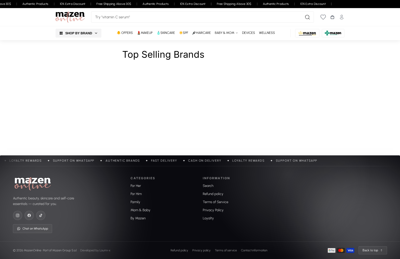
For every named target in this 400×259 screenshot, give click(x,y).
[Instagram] (17, 215)
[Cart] (332, 17)
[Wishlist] (323, 17)
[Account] (341, 17)
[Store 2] (307, 33)
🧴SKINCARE (165, 33)
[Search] (307, 17)
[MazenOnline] (70, 17)
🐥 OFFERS (125, 33)
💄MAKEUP (145, 33)
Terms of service (226, 250)
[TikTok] (40, 215)
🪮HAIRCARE (201, 33)
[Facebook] (29, 215)
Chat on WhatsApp (35, 228)
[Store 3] (333, 33)
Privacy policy (201, 250)
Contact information (254, 250)
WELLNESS (267, 33)
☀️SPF (183, 33)
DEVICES (248, 33)
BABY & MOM (224, 33)
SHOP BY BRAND (78, 33)
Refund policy (179, 250)
